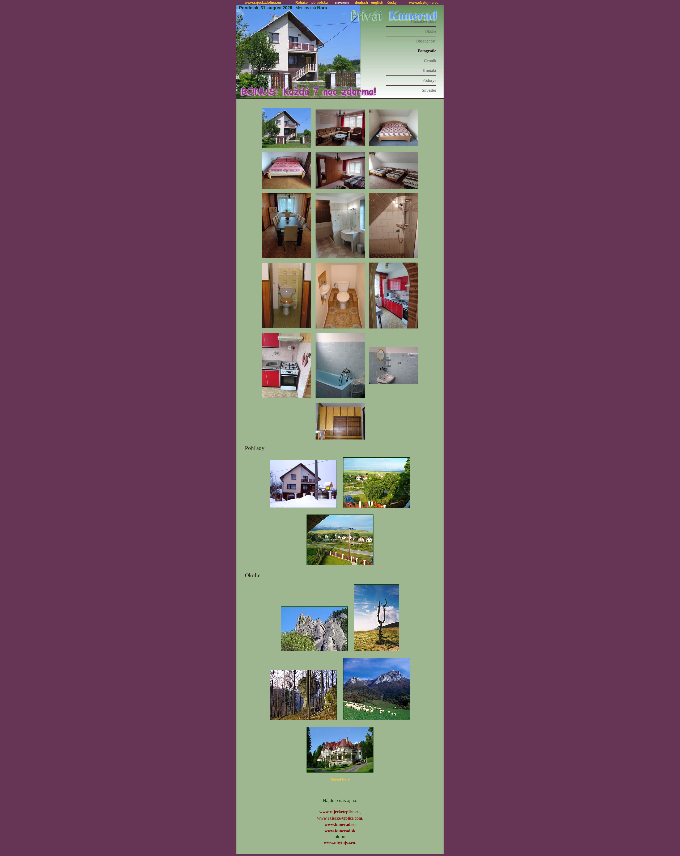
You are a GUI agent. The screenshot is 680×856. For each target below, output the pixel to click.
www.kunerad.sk (340, 831)
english (377, 3)
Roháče (301, 3)
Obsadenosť (426, 41)
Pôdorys (429, 80)
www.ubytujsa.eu (339, 842)
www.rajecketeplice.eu (339, 811)
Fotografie (427, 51)
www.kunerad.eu (340, 824)
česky (392, 3)
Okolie (430, 31)
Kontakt (429, 70)
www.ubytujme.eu (424, 3)
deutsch (361, 3)
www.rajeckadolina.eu (263, 3)
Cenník (430, 60)
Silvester (429, 90)
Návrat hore (340, 779)
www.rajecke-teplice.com (339, 818)
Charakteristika (423, 21)
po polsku (319, 3)
